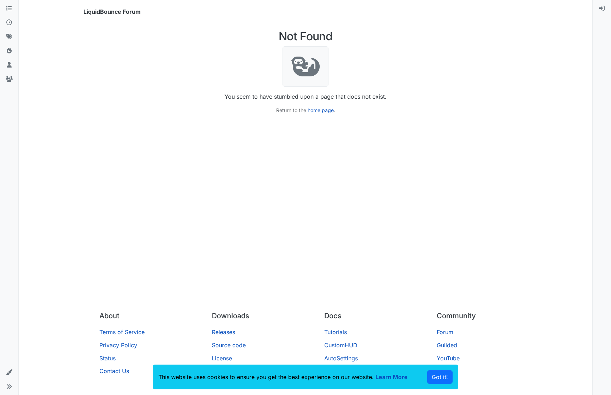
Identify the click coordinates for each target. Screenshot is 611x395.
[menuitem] (601, 8)
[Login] (601, 8)
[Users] (9, 65)
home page (321, 110)
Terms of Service (122, 332)
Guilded (447, 345)
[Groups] (9, 79)
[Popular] (9, 51)
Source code (229, 345)
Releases (223, 332)
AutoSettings (341, 358)
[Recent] (9, 22)
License (222, 358)
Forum (445, 332)
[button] (9, 372)
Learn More (392, 377)
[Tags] (9, 36)
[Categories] (9, 8)
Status (107, 358)
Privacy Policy (118, 345)
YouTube (448, 358)
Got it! (440, 377)
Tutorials (335, 332)
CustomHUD (340, 345)
